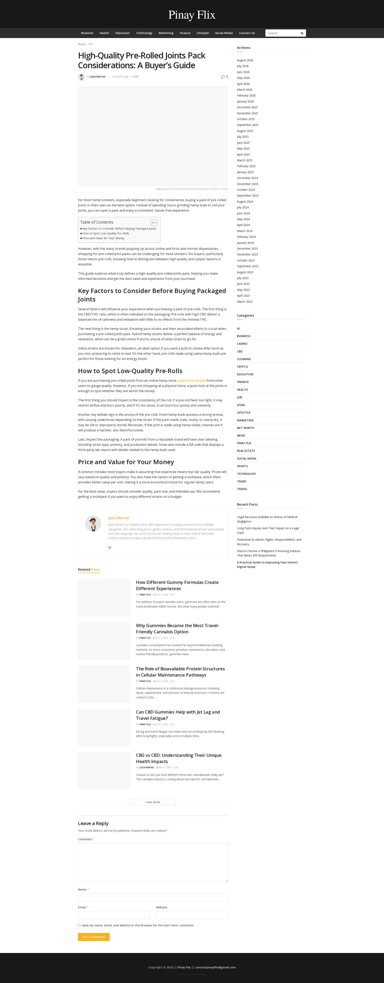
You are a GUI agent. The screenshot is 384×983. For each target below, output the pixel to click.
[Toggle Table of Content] (151, 222)
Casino (242, 343)
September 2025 (247, 125)
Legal (241, 405)
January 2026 (245, 101)
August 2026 (245, 60)
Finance (185, 33)
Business (87, 33)
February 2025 (246, 166)
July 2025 (243, 137)
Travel (242, 489)
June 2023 (243, 284)
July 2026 (243, 66)
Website (161, 907)
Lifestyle (203, 33)
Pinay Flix (191, 14)
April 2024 (243, 225)
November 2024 (247, 184)
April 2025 (243, 154)
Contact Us (247, 33)
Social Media (224, 33)
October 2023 (246, 260)
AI (238, 328)
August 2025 (245, 131)
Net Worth (245, 428)
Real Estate (246, 451)
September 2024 (247, 195)
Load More (153, 802)
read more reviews (191, 380)
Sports (242, 466)
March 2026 (244, 89)
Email (83, 907)
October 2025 (246, 119)
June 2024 (243, 213)
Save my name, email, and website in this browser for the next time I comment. (138, 925)
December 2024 (247, 178)
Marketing (166, 33)
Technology (144, 33)
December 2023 (247, 248)
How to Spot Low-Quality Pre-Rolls (105, 233)
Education (122, 33)
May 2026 (243, 78)
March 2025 (244, 160)
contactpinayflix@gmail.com (215, 967)
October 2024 (246, 190)
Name (83, 889)
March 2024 (244, 231)
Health (104, 33)
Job (239, 397)
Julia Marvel (97, 76)
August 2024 (245, 201)
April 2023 (243, 295)
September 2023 (247, 266)
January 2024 (245, 243)
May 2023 (243, 290)
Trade (241, 481)
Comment (86, 839)
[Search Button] (302, 33)
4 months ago (120, 76)
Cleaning (244, 359)
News (241, 435)
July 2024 (243, 207)
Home (81, 44)
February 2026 (246, 95)
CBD (90, 44)
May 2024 (243, 219)
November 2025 (247, 113)
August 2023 (245, 272)
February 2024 (246, 237)
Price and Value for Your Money (103, 238)
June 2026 (243, 72)
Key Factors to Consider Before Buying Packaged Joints (119, 228)
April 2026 (243, 84)
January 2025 (245, 172)
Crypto (242, 366)
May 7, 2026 (164, 767)
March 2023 (244, 301)
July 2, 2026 (161, 594)
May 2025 (243, 148)
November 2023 (247, 254)
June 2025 (243, 143)
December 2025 (247, 107)
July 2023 (243, 278)
